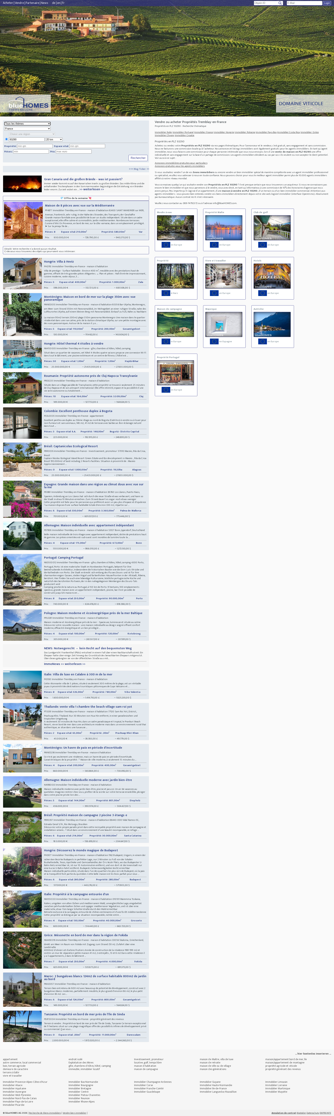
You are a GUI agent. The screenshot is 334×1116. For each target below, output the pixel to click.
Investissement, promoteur (149, 1059)
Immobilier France (203, 132)
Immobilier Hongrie (224, 132)
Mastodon (301, 1113)
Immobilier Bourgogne (81, 1085)
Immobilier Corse (143, 1085)
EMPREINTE (325, 1113)
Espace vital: (61, 146)
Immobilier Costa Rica (288, 132)
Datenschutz (313, 1113)
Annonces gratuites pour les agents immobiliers (180, 166)
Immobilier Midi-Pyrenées (17, 1095)
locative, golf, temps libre (148, 1062)
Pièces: (8, 151)
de (53, 3)
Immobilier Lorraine (276, 1085)
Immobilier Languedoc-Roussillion (218, 1092)
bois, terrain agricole (14, 1066)
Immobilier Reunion (79, 1098)
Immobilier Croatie (184, 135)
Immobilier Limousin (276, 1082)
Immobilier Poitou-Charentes (84, 1095)
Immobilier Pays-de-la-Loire (18, 1101)
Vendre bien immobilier (74, 1113)
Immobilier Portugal (183, 132)
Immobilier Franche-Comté (149, 1088)
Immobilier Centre (79, 1092)
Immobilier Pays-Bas (266, 132)
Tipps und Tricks (118, 169)
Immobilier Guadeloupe (147, 1092)
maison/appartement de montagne (284, 1062)
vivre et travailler (12, 1075)
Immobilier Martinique (277, 1088)
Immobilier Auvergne (14, 1092)
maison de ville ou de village (215, 1066)
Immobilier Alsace (12, 1085)
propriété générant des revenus (283, 1069)
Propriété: (10, 146)
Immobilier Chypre (164, 135)
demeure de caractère (15, 1069)
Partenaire (32, 3)
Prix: (52, 151)
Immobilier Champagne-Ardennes (152, 1082)
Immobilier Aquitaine (14, 1088)
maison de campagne (146, 1069)
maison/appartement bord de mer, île (286, 1059)
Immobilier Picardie (13, 1105)
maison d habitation (145, 1066)
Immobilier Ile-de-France (213, 1088)
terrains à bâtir (11, 1072)
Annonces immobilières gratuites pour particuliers (181, 163)
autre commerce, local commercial (22, 1062)
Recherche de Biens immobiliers (45, 1113)
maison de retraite (210, 1062)
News (44, 3)
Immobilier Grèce (310, 132)
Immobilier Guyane (210, 1082)
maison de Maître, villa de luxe (216, 1059)
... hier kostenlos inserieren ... (313, 1053)
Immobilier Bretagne (80, 1088)
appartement (10, 1059)
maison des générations (213, 1069)
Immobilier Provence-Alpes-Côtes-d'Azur (25, 1082)
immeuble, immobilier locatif (84, 1069)
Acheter (8, 3)
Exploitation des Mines (81, 1062)
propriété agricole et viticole (281, 1066)
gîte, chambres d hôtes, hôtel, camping (90, 1066)
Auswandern (138, 169)
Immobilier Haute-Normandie (216, 1085)
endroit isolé (75, 1059)
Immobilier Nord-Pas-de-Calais (20, 1098)
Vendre (19, 3)
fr (63, 3)
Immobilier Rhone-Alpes (82, 1101)
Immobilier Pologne (245, 132)
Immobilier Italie (163, 132)
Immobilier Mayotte (276, 1092)
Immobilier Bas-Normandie (83, 1082)
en (58, 3)
